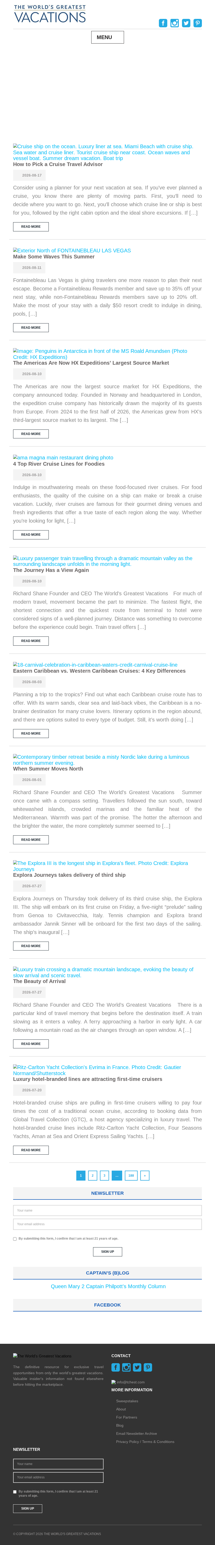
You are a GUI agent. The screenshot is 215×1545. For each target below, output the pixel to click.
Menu (104, 37)
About (121, 1409)
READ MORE (31, 227)
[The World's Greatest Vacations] (50, 13)
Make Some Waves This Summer (54, 256)
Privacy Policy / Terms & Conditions (145, 1442)
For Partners (126, 1417)
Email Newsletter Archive (136, 1433)
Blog (119, 1425)
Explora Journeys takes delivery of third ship (69, 875)
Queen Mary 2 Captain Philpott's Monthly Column (108, 1286)
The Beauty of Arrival (39, 981)
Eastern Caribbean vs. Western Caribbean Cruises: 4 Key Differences (99, 671)
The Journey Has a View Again (51, 570)
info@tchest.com (131, 1382)
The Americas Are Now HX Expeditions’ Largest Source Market (91, 363)
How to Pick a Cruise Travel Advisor (58, 164)
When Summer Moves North (48, 769)
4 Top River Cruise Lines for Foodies (59, 464)
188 (131, 1175)
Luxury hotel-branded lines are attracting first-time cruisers (87, 1079)
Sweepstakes (127, 1401)
